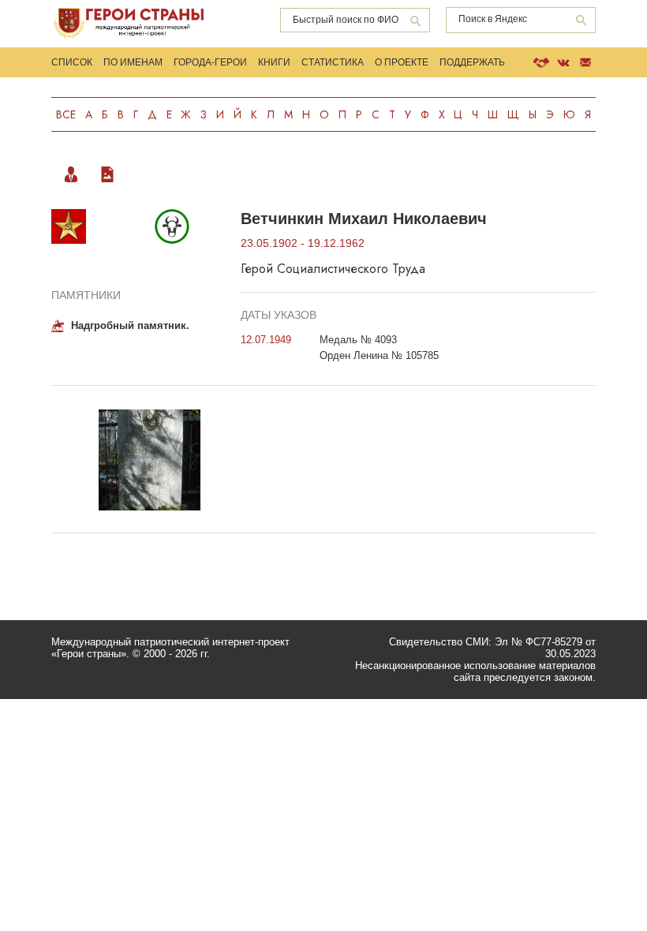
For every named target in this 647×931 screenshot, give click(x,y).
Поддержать (472, 62)
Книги (274, 62)
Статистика (332, 62)
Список (71, 62)
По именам (133, 62)
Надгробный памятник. (130, 325)
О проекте (401, 62)
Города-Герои (210, 62)
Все (66, 114)
